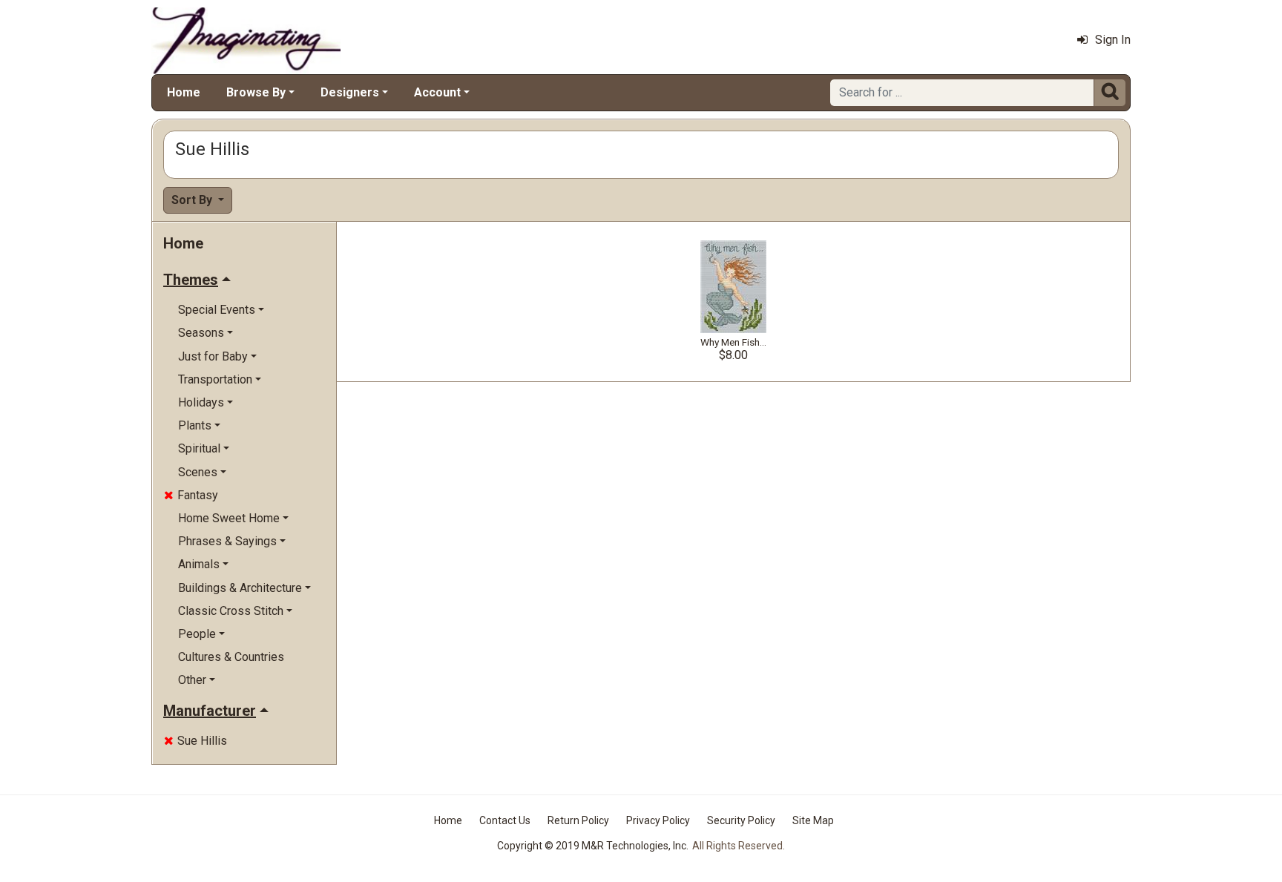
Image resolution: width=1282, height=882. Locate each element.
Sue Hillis (195, 741)
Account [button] (437, 92)
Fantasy (191, 495)
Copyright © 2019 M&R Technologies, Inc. (592, 846)
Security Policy (741, 820)
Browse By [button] (256, 92)
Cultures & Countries (231, 657)
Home (183, 92)
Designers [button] (349, 92)
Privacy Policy (658, 820)
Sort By (193, 200)
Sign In (1113, 40)
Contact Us (504, 820)
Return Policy (578, 820)
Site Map (813, 820)
